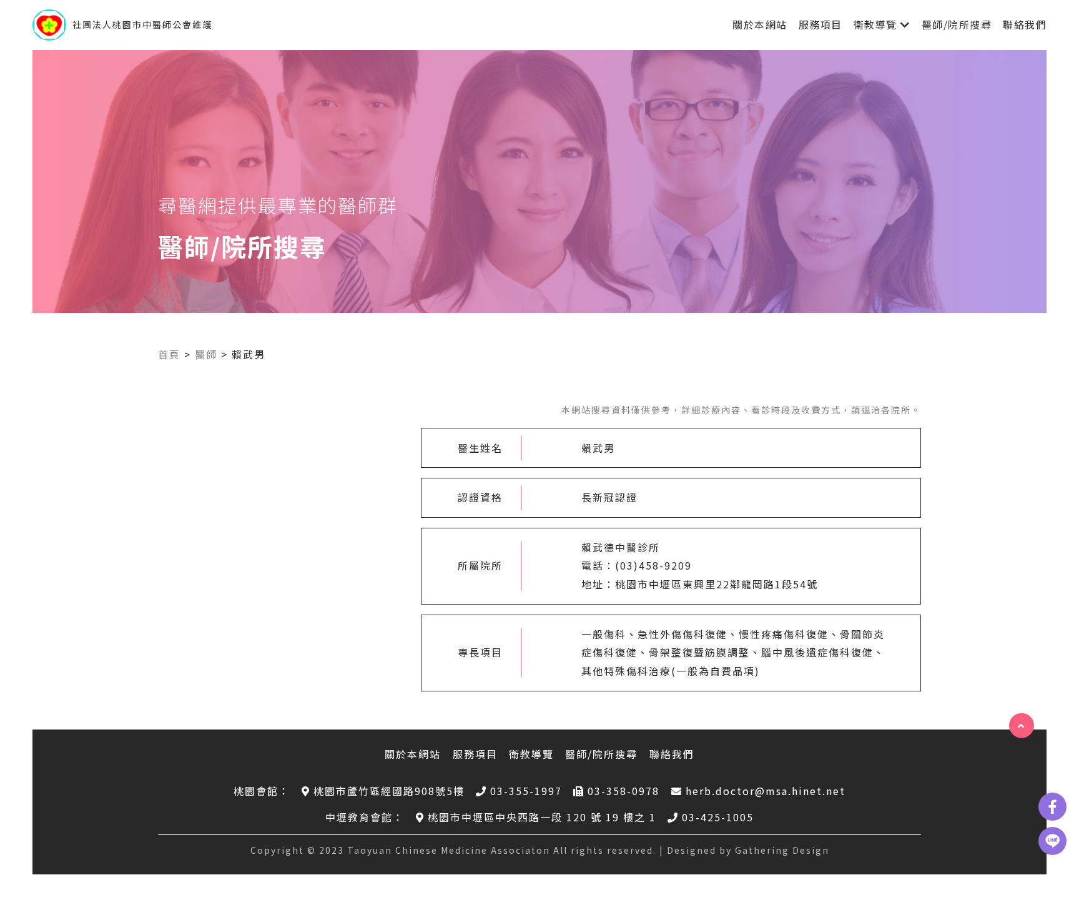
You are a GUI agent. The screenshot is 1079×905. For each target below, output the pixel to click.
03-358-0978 (623, 790)
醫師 (206, 354)
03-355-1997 (526, 790)
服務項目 (820, 24)
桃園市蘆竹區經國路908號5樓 (389, 790)
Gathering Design (782, 850)
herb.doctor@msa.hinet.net (765, 790)
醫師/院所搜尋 (957, 24)
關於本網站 (759, 24)
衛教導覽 (875, 24)
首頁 (169, 354)
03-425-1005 (718, 816)
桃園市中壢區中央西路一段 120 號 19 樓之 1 (542, 816)
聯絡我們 (1025, 24)
